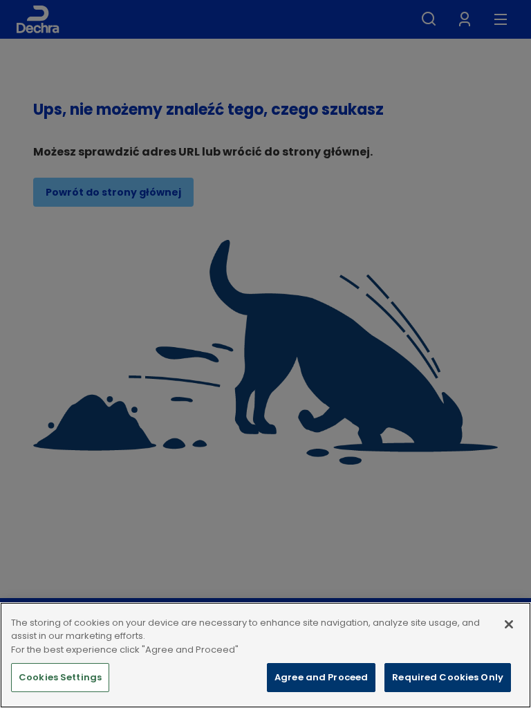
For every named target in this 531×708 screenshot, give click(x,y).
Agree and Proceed (321, 677)
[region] (265, 655)
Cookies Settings (60, 677)
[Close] (509, 624)
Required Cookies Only (447, 677)
